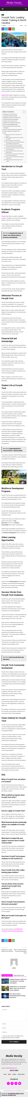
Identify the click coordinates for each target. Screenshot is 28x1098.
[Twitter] (6, 28)
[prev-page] (2, 1001)
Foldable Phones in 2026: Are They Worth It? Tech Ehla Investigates (18, 981)
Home (2, 12)
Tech (7, 12)
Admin (4, 25)
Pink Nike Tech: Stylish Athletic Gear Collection (7, 950)
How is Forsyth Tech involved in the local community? (15, 157)
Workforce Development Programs (12, 122)
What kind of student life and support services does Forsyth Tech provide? (14, 145)
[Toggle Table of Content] (23, 112)
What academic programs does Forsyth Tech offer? (14, 138)
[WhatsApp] (13, 28)
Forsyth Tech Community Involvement (13, 129)
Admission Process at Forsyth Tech (12, 117)
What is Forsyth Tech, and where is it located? (14, 135)
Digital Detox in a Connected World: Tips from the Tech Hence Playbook (18, 988)
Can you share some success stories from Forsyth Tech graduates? (15, 154)
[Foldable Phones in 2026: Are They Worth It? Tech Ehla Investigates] (5, 981)
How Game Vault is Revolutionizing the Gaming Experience (17, 995)
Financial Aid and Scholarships (11, 119)
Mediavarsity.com (12, 1090)
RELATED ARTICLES (7, 975)
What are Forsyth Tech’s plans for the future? (14, 160)
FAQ (5, 133)
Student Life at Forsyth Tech (10, 121)
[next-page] (5, 1001)
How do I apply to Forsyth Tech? (13, 140)
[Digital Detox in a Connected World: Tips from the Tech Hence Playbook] (5, 988)
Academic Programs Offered (10, 115)
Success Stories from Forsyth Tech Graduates (12, 127)
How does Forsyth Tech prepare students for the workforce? (15, 148)
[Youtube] (19, 1083)
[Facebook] (2, 28)
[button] (2, 9)
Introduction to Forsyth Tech (10, 114)
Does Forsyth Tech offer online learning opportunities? (14, 151)
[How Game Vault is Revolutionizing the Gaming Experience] (5, 995)
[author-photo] (14, 965)
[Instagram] (12, 1083)
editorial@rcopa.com (11, 1068)
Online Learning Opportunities (10, 124)
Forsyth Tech (5, 95)
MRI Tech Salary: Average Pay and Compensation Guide (20, 951)
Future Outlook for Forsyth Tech (11, 131)
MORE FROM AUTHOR (19, 975)
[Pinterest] (9, 28)
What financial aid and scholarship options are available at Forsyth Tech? (15, 142)
